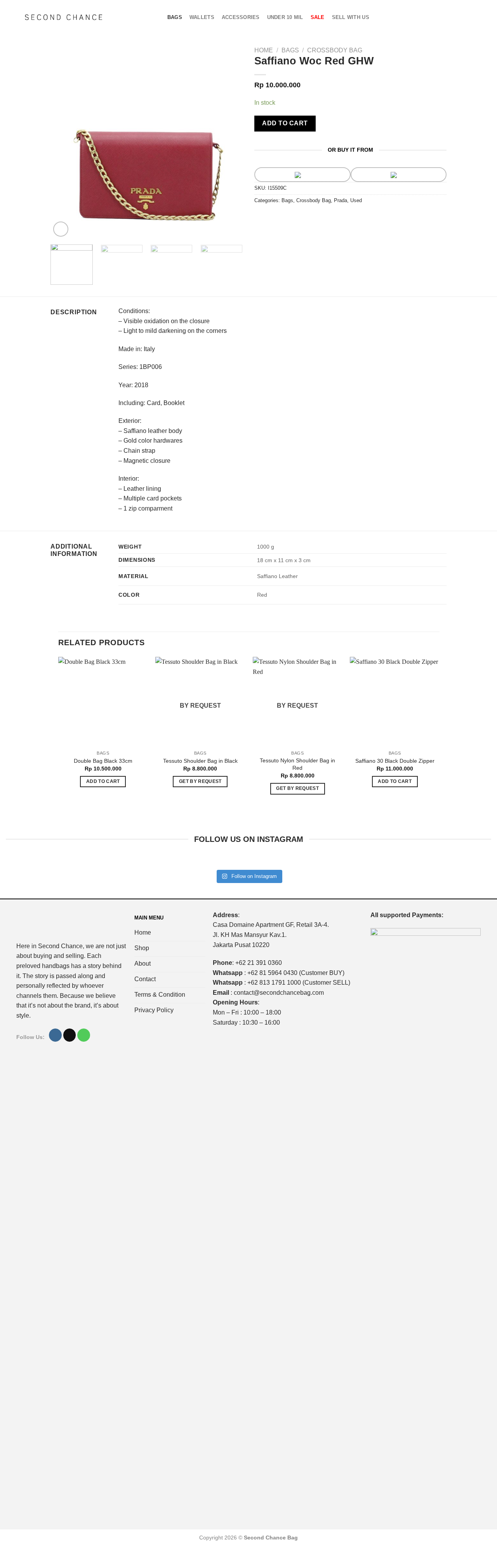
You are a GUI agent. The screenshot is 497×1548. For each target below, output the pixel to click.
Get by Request (200, 781)
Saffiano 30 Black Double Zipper (394, 761)
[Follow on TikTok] (69, 1035)
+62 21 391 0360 (258, 962)
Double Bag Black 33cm (103, 761)
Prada (340, 200)
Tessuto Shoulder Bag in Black (200, 761)
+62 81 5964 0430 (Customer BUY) (295, 973)
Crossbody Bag (334, 50)
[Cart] (457, 17)
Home (263, 50)
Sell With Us (350, 17)
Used (356, 200)
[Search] (469, 17)
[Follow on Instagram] (55, 1035)
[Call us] (83, 1035)
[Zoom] (60, 229)
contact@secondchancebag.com (279, 992)
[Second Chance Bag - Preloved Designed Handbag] (64, 17)
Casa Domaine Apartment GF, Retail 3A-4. (271, 924)
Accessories (241, 17)
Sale (318, 17)
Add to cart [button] (103, 781)
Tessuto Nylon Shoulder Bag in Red (297, 764)
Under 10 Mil (285, 17)
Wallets (201, 17)
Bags (174, 17)
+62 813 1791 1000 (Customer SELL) (298, 982)
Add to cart (285, 123)
